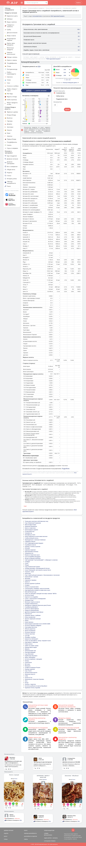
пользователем (37, 16)
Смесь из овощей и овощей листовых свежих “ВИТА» (41, 593)
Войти (78, 3)
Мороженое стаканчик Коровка (34, 679)
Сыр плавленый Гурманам (33, 523)
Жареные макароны (31, 526)
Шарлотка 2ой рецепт (31, 639)
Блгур (26, 682)
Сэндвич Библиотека (31, 603)
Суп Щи (27, 635)
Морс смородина (30, 657)
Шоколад (28, 573)
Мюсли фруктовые (30, 524)
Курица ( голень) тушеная (32, 546)
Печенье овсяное (30, 632)
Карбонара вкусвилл (31, 655)
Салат (26, 563)
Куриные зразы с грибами (32, 615)
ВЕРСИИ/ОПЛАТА (48, 835)
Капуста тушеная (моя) (31, 587)
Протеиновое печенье (31, 551)
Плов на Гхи (28, 677)
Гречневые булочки (31, 627)
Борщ (26, 620)
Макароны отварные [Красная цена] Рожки (38, 605)
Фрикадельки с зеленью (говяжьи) (35, 540)
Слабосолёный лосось (31, 538)
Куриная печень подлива (32, 687)
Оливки (27, 585)
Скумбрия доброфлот (31, 607)
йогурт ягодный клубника (32, 558)
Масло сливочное (30, 528)
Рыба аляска (28, 644)
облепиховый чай (30, 650)
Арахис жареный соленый (32, 619)
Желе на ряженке (30, 630)
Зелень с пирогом (30, 684)
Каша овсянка (29, 622)
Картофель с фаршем (31, 642)
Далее (67, 109)
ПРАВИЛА (53, 841)
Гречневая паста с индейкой (69, 8)
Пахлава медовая (30, 652)
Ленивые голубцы (30, 637)
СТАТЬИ (5, 839)
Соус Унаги (28, 671)
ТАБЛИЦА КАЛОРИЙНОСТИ (30, 833)
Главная (24, 8)
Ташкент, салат (29, 571)
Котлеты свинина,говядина (33, 625)
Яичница (27, 578)
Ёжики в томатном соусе (32, 555)
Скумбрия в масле (30, 545)
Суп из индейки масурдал (32, 556)
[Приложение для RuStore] (12, 195)
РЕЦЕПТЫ (6, 833)
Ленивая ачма (29, 600)
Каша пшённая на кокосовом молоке (36, 536)
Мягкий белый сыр (30, 592)
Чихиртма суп (29, 553)
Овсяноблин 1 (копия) (31, 577)
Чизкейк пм (28, 533)
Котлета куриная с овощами (33, 659)
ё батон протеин (30, 634)
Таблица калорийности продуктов (36, 8)
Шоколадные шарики (31, 529)
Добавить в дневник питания (36, 90)
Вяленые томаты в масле (32, 602)
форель (27, 649)
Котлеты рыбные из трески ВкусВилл (36, 686)
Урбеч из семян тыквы (31, 645)
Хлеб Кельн (28, 662)
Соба (26, 676)
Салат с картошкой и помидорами (35, 598)
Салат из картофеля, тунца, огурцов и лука (38, 640)
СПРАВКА (46, 833)
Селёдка (27, 561)
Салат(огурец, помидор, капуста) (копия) (37, 588)
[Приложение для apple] (12, 199)
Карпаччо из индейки (31, 597)
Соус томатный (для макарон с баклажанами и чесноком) (42, 575)
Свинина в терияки (30, 580)
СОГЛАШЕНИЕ (47, 841)
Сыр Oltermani (29, 654)
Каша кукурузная (30, 617)
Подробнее (65, 468)
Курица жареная (30, 669)
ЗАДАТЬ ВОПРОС (48, 838)
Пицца (27, 565)
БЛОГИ (5, 836)
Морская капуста (30, 674)
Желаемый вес (57, 102)
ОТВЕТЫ (26, 839)
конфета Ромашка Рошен (32, 667)
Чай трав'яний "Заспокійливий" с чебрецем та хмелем (41, 560)
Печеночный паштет (31, 672)
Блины (27, 661)
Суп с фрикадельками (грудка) (34, 543)
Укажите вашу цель (59, 91)
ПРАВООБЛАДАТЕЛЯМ (49, 830)
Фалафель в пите (30, 535)
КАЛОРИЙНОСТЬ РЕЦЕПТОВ (30, 836)
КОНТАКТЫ (55, 838)
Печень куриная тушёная (32, 583)
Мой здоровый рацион (57, 16)
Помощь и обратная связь (12, 190)
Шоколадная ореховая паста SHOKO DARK (37, 624)
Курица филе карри (31, 647)
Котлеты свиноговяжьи (32, 608)
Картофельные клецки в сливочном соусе (37, 590)
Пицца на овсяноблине (32, 610)
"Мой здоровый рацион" (53, 59)
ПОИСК (25, 830)
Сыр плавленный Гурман (32, 566)
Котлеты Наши (29, 595)
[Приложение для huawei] (12, 204)
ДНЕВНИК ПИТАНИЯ (8, 830)
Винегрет (27, 666)
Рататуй (27, 548)
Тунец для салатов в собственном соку (36, 521)
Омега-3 (27, 582)
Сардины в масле (30, 541)
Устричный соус (30, 531)
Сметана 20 (28, 613)
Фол (26, 681)
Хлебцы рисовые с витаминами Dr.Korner (37, 568)
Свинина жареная (30, 550)
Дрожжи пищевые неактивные (34, 612)
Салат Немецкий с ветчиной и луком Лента (38, 570)
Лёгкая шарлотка (30, 629)
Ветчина (27, 664)
